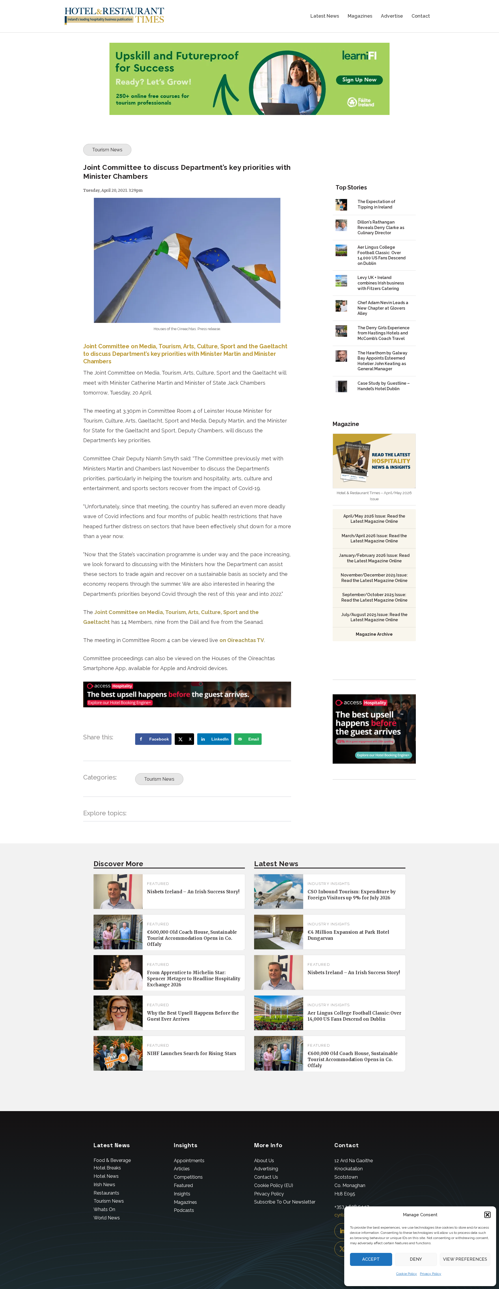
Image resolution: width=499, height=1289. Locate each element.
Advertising (266, 1168)
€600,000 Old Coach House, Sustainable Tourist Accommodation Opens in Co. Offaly (192, 938)
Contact (421, 16)
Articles (182, 1168)
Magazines (360, 16)
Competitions (188, 1177)
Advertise (392, 16)
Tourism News (107, 149)
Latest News (324, 16)
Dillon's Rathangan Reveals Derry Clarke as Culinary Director (381, 227)
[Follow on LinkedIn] (342, 1231)
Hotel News (106, 1176)
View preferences (465, 1259)
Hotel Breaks (107, 1168)
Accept (371, 1259)
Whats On (104, 1209)
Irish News (104, 1184)
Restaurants (106, 1193)
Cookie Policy (406, 1274)
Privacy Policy (430, 1274)
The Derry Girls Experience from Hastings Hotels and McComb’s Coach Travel (383, 333)
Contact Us (266, 1177)
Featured (158, 883)
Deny (416, 1259)
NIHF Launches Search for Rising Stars (191, 1053)
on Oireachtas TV (241, 640)
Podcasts (184, 1210)
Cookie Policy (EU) (273, 1185)
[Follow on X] (342, 1249)
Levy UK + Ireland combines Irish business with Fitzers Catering (381, 283)
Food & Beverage (112, 1160)
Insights (182, 1194)
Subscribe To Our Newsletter (284, 1202)
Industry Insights (329, 883)
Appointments (189, 1160)
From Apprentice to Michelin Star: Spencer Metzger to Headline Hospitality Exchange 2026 (193, 978)
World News (107, 1218)
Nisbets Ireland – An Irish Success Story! (193, 891)
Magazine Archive (374, 634)
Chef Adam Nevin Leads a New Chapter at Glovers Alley (383, 308)
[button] (487, 1215)
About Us (264, 1160)
